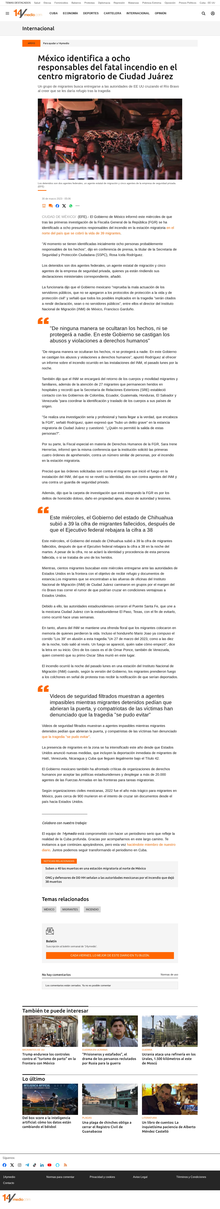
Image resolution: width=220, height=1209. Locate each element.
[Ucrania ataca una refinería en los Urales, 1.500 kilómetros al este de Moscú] (170, 1031)
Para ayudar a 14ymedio (56, 43)
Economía (70, 13)
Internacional (138, 13)
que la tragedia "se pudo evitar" (66, 737)
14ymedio (9, 1177)
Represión (119, 2)
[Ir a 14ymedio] (29, 13)
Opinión (160, 13)
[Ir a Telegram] (27, 1165)
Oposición (170, 2)
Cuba (54, 13)
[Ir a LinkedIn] (42, 1165)
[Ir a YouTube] (50, 1165)
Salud (37, 2)
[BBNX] (16, 1198)
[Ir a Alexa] (58, 1165)
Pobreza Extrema (151, 2)
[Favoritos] (44, 205)
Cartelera (112, 13)
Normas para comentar (60, 1177)
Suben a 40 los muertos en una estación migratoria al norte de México (95, 868)
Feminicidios (61, 2)
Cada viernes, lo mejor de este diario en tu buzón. (110, 955)
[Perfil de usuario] (213, 13)
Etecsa (47, 2)
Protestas (89, 2)
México (49, 909)
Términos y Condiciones (191, 1177)
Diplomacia (104, 2)
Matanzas (133, 2)
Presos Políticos (187, 2)
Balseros (76, 2)
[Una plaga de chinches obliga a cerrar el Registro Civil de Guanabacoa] (110, 1099)
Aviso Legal (140, 1177)
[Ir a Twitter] (12, 1165)
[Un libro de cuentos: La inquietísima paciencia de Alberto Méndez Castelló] (170, 1099)
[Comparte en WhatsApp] (70, 205)
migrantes (70, 909)
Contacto (8, 1183)
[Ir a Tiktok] (35, 1165)
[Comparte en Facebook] (57, 205)
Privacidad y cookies (102, 1177)
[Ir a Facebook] (5, 1165)
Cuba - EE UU (207, 2)
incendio (92, 909)
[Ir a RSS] (66, 1165)
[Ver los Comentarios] (50, 205)
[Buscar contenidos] (203, 13)
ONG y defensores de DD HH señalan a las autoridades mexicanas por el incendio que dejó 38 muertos (109, 879)
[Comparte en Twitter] (64, 205)
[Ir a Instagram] (20, 1165)
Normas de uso (169, 974)
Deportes (91, 13)
